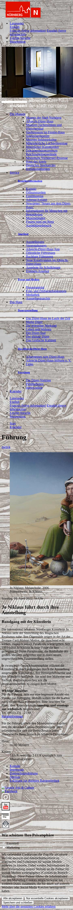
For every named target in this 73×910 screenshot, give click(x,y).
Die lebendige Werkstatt (41, 325)
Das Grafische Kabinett (41, 340)
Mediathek (33, 294)
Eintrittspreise (34, 196)
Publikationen (35, 384)
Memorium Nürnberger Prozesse (47, 158)
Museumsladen (35, 218)
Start (13, 423)
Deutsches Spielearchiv (41, 165)
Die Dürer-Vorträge (38, 380)
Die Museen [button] (17, 114)
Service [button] (14, 172)
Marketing (13, 847)
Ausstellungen (35, 242)
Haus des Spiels (36, 161)
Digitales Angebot (37, 271)
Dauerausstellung (28, 310)
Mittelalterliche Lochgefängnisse (47, 143)
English (14, 27)
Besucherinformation (30, 180)
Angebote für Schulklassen (43, 267)
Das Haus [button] (16, 302)
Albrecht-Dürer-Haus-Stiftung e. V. (48, 360)
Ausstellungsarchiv (38, 298)
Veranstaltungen (36, 245)
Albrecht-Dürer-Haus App (43, 249)
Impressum (17, 769)
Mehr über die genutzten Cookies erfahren (29, 906)
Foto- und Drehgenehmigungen (46, 291)
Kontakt (31, 188)
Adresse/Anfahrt (36, 199)
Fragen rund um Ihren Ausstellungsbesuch (40, 223)
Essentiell (12, 843)
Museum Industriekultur (41, 139)
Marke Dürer (34, 322)
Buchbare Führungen (39, 256)
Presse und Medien (28, 279)
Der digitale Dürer (37, 336)
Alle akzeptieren (12, 898)
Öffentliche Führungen (40, 253)
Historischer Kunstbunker (42, 147)
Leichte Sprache (20, 38)
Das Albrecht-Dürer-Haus (32, 348)
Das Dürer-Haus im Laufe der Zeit (48, 318)
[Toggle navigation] (3, 17)
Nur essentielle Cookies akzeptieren (47, 898)
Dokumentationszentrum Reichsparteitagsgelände (41, 152)
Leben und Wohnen (38, 329)
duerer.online (34, 387)
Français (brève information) (28, 30)
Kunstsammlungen (38, 169)
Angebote (23, 233)
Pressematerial (35, 287)
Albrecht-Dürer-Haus (39, 121)
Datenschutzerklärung (24, 773)
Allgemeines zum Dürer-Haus (45, 356)
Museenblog (18, 41)
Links (29, 364)
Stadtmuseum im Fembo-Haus (45, 132)
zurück (6, 447)
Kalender (15, 391)
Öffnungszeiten (36, 192)
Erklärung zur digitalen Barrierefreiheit (34, 780)
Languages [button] (17, 23)
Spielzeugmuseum (37, 136)
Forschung (24, 372)
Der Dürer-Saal (36, 333)
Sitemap (15, 777)
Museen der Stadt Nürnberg (43, 117)
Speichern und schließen (17, 902)
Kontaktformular (12, 716)
